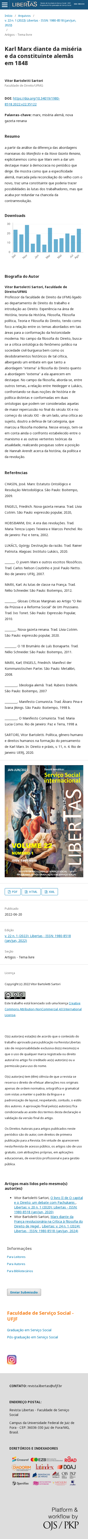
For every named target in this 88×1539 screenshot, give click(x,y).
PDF (14, 892)
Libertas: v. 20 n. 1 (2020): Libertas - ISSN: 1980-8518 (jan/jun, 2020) (45, 1209)
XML (51, 892)
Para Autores (16, 1264)
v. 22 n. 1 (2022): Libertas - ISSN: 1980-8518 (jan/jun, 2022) (40, 22)
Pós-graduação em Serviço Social (32, 1337)
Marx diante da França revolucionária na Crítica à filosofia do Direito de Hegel (48, 1221)
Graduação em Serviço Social (29, 1330)
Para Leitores (16, 1257)
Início (8, 15)
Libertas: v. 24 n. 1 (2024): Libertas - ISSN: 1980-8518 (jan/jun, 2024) (47, 1228)
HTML (32, 892)
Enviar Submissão (24, 1292)
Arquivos (24, 15)
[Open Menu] (4, 4)
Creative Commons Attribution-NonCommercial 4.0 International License (43, 1009)
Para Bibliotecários (20, 1271)
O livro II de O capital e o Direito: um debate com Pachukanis (48, 1200)
